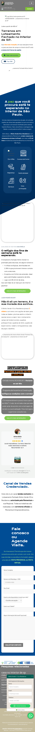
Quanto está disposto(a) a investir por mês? (16, 597)
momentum (5, 690)
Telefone (10, 697)
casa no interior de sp (13, 672)
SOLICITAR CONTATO (13, 645)
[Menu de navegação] (31, 3)
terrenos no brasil (6, 699)
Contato (29, 9)
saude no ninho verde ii (6, 692)
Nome (10, 683)
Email (10, 690)
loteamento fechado (5, 687)
